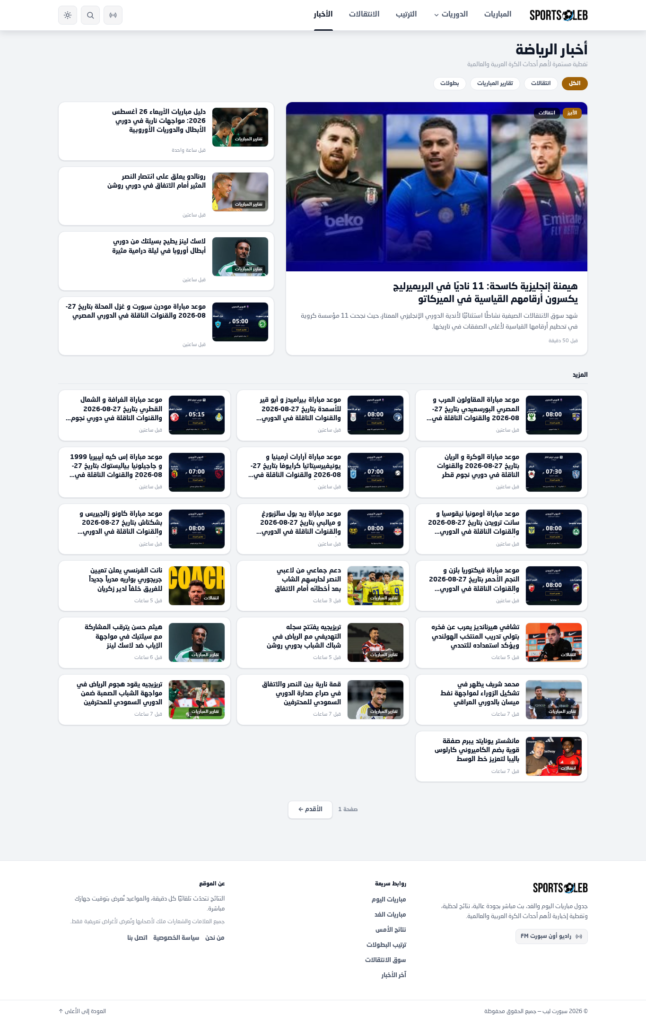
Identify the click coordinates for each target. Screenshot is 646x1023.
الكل (575, 84)
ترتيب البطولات (386, 945)
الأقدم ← (310, 809)
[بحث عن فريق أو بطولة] (90, 15)
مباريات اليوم (389, 900)
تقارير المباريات (495, 84)
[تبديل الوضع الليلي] (67, 15)
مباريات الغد (390, 915)
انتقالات (541, 84)
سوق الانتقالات (385, 960)
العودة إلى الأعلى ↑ (82, 1011)
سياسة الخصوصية (176, 938)
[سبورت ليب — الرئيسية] (559, 15)
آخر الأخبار (394, 975)
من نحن (215, 938)
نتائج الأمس (390, 930)
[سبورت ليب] (504, 888)
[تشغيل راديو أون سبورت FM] (113, 15)
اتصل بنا (137, 938)
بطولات (449, 84)
